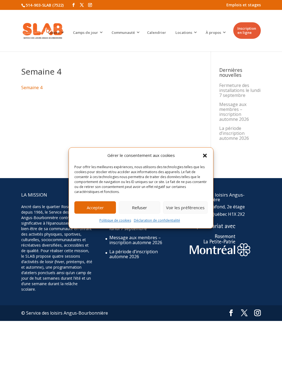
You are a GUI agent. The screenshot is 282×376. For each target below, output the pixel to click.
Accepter (95, 207)
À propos (213, 32)
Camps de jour (85, 32)
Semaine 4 (31, 88)
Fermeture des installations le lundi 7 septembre (240, 90)
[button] (205, 155)
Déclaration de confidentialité (157, 220)
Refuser (139, 207)
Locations (183, 32)
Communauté (123, 32)
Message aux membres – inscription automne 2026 (234, 111)
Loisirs (53, 32)
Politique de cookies (115, 220)
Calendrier (156, 32)
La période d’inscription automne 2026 (234, 133)
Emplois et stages (243, 4)
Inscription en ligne (246, 30)
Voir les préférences (185, 207)
